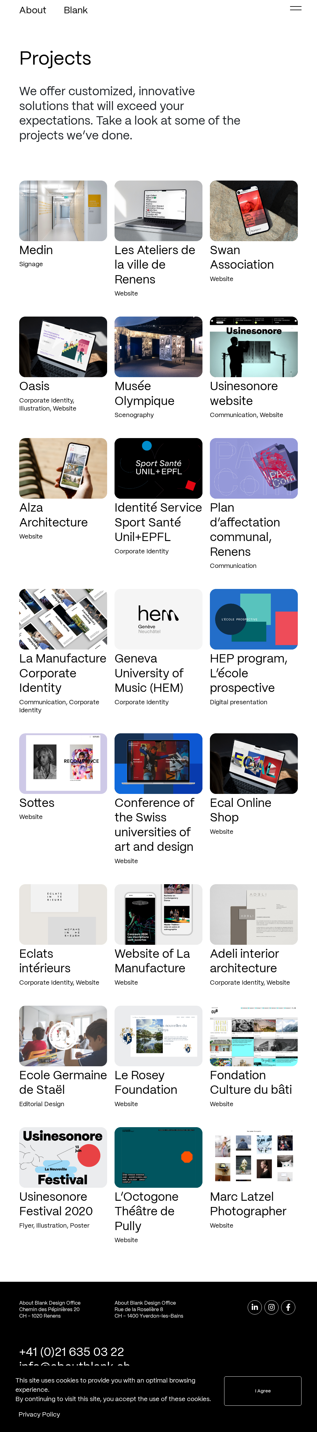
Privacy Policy (39, 1415)
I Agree (263, 1391)
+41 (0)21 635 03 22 (71, 1352)
